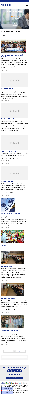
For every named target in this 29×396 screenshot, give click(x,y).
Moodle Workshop (6, 266)
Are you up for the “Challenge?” (10, 213)
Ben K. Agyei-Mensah (7, 119)
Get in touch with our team (14, 378)
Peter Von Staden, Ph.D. (8, 151)
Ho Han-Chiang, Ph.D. (7, 181)
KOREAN (2, 1)
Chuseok (3, 246)
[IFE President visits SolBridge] (14, 322)
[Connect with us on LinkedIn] (20, 370)
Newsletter (14, 25)
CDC (17, 1)
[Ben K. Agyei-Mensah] (14, 110)
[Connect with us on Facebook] (8, 370)
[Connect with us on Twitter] (11, 370)
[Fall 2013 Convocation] (14, 290)
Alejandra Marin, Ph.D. (8, 88)
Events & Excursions (14, 20)
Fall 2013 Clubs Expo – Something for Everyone (12, 55)
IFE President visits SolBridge (10, 330)
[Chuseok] (14, 237)
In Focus (14, 23)
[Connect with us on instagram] (14, 370)
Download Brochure (7, 388)
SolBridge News (14, 16)
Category (4, 35)
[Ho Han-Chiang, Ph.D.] (14, 173)
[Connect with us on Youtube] (17, 370)
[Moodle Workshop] (14, 258)
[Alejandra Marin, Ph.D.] (14, 80)
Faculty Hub (12, 1)
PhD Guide (7, 1)
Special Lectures (14, 18)
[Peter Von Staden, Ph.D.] (14, 142)
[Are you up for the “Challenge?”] (14, 205)
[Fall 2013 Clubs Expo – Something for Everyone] (14, 46)
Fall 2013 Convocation (8, 298)
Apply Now (7, 392)
